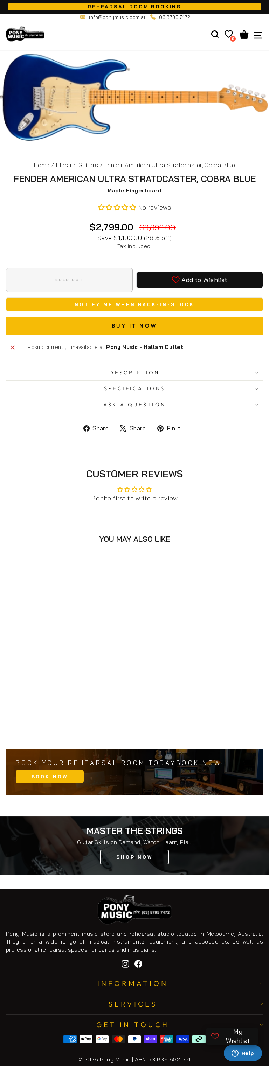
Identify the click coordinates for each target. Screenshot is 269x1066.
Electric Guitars (77, 165)
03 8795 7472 (175, 17)
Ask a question (134, 404)
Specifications (134, 388)
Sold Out (78, 728)
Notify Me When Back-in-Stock (134, 304)
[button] (118, 207)
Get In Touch (132, 1024)
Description (134, 372)
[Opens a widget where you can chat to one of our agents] (242, 1054)
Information (132, 983)
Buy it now (135, 325)
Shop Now (134, 857)
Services (133, 1004)
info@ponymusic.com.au (118, 17)
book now (50, 776)
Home (42, 165)
